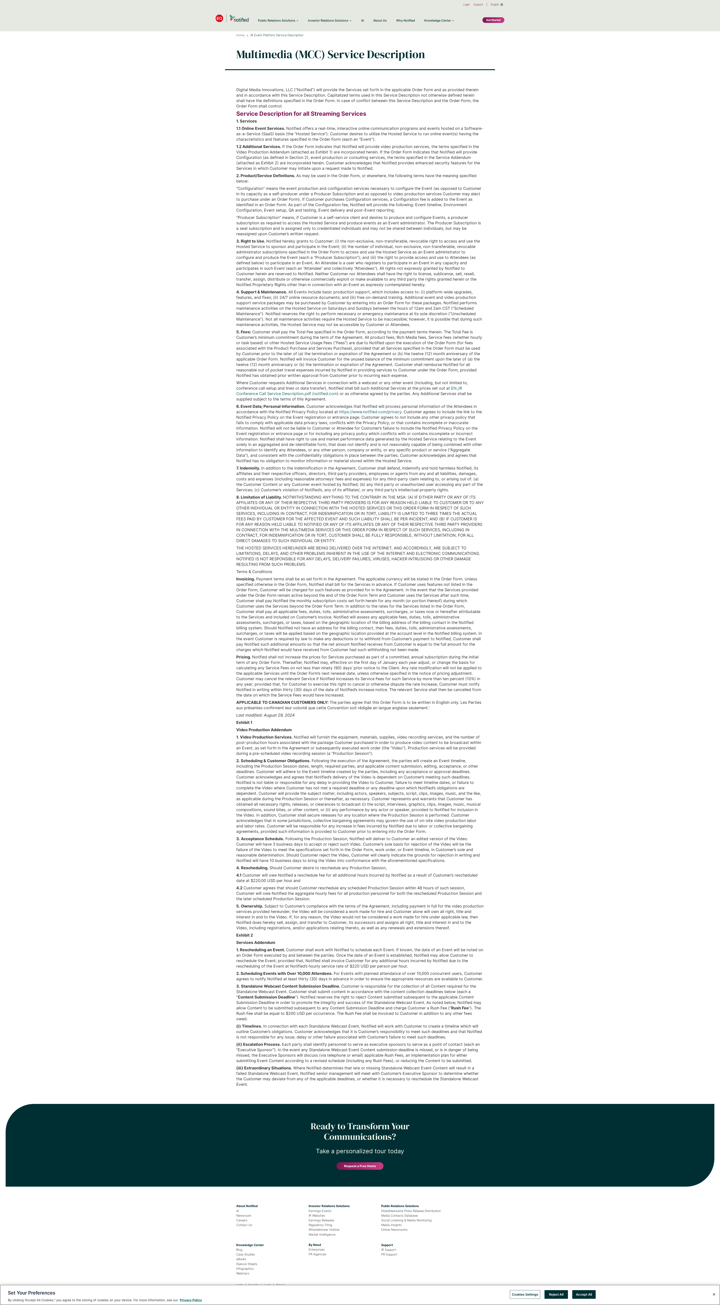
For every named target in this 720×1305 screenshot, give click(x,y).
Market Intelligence (322, 1234)
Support (478, 4)
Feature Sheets (246, 1264)
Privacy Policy (191, 1300)
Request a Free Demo (360, 1166)
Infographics (245, 1268)
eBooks (241, 1259)
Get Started (493, 20)
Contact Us (244, 1225)
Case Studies (245, 1254)
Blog (239, 1250)
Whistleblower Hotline (324, 1229)
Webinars (242, 1273)
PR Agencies (317, 1254)
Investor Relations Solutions (329, 1206)
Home (240, 35)
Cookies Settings (525, 1294)
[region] (360, 1295)
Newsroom (243, 1215)
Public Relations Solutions (400, 1206)
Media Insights (391, 1225)
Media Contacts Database (399, 1215)
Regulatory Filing (320, 1225)
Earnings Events (320, 1211)
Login (466, 4)
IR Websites (317, 1215)
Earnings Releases (321, 1220)
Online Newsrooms (394, 1229)
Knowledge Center (250, 1245)
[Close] (714, 1294)
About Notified (247, 1206)
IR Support (388, 1250)
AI (237, 1211)
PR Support (389, 1254)
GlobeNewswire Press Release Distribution (411, 1211)
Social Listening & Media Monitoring (406, 1220)
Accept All (584, 1294)
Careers (241, 1220)
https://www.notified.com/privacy (370, 411)
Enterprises (317, 1249)
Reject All (556, 1294)
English (495, 4)
